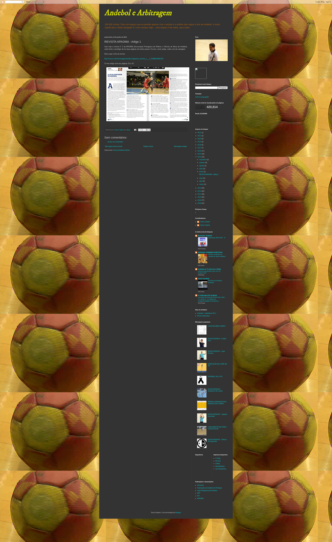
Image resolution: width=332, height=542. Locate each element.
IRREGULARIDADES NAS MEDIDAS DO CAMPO (217, 402)
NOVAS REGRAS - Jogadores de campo (215, 390)
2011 (200, 194)
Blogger (178, 512)
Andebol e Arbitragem (138, 13)
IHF (198, 496)
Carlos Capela (205, 222)
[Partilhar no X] (144, 130)
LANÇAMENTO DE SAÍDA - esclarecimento (217, 428)
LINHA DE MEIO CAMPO (216, 326)
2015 (200, 154)
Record (218, 461)
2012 (200, 191)
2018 (200, 145)
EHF (198, 493)
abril (201, 181)
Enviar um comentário (115, 142)
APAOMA (200, 498)
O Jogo (217, 458)
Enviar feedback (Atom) (121, 150)
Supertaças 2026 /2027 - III (216, 237)
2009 (200, 200)
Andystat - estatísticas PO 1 (206, 313)
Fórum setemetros (203, 316)
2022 (200, 133)
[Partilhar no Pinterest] (149, 130)
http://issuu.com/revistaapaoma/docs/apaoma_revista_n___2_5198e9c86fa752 (133, 59)
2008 (200, 203)
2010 (200, 197)
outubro (202, 163)
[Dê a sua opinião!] (142, 130)
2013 (200, 188)
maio (201, 178)
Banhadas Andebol (205, 236)
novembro (203, 160)
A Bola (217, 463)
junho (201, 172)
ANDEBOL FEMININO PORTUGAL (210, 252)
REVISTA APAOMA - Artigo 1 (209, 174)
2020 (200, 139)
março (201, 184)
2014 (200, 157)
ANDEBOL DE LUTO (215, 376)
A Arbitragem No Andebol (207, 295)
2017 (200, 148)
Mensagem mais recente (113, 146)
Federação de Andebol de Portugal (209, 488)
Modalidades (220, 466)
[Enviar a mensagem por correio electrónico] (135, 130)
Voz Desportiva (220, 469)
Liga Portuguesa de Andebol (207, 490)
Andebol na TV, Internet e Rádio (209, 269)
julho (201, 169)
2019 (200, 142)
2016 (200, 151)
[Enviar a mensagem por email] (139, 130)
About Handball (203, 279)
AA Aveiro (200, 485)
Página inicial (148, 146)
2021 (200, 136)
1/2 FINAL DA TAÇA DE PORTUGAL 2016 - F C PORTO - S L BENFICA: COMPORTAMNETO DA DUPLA (211, 299)
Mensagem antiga (180, 146)
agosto (202, 166)
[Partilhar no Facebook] (147, 130)
